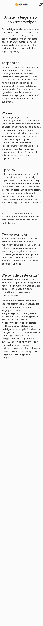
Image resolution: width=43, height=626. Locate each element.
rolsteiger (10, 29)
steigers (33, 238)
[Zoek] (35, 4)
